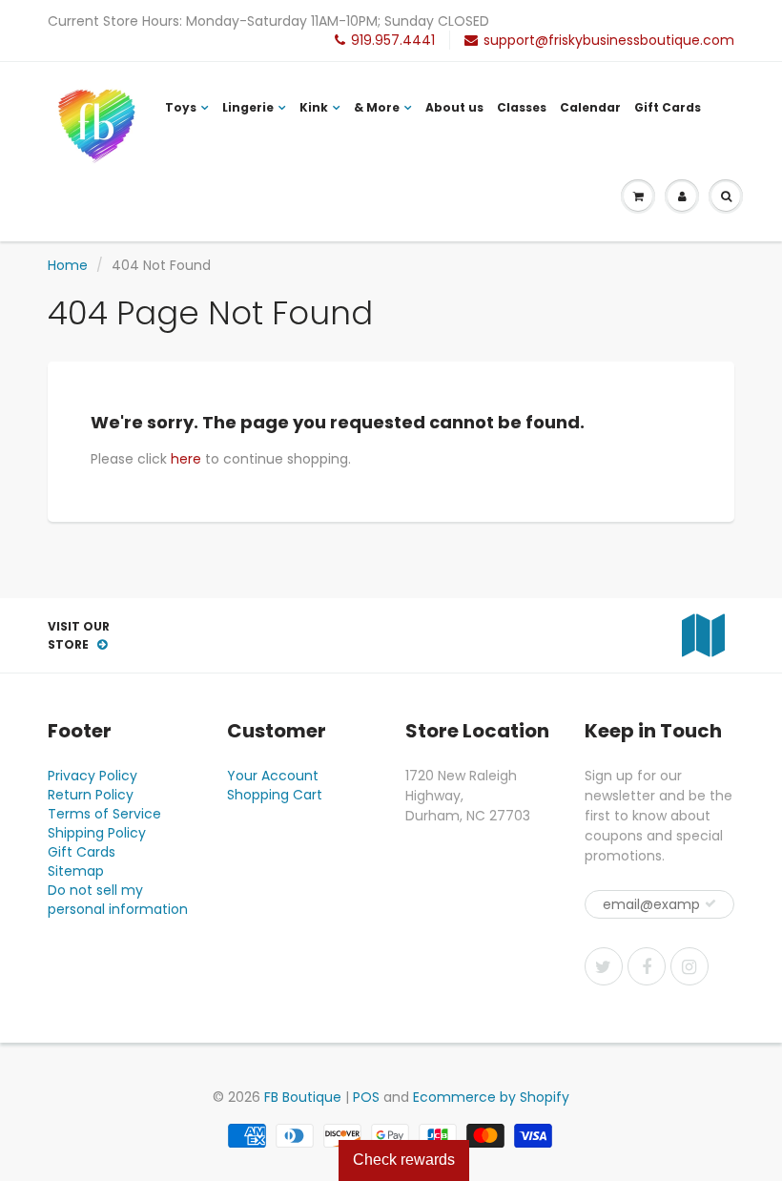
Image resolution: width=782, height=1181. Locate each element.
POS (366, 1097)
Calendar (590, 107)
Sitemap (76, 871)
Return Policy (91, 794)
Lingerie (248, 107)
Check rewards (404, 1159)
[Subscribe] (710, 903)
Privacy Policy (92, 775)
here (186, 458)
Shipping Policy (97, 832)
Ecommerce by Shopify (491, 1097)
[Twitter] (604, 966)
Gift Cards (667, 107)
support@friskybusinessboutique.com (609, 40)
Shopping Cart (274, 794)
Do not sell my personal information (118, 900)
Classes (521, 107)
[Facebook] (647, 966)
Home (68, 265)
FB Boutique (302, 1097)
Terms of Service (104, 813)
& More (377, 107)
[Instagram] (689, 966)
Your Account (273, 775)
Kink (313, 107)
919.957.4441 (393, 40)
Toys (180, 107)
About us (454, 107)
